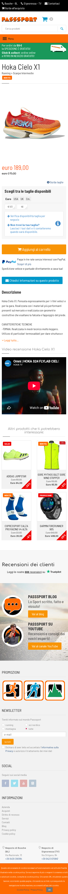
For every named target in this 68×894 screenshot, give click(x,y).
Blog (4, 826)
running (9, 724)
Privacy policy (9, 829)
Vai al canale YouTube (45, 646)
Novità (43, 443)
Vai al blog (38, 614)
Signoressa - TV (32, 3)
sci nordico (34, 724)
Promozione (46, 495)
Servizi (5, 818)
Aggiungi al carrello (35, 249)
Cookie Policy (23, 889)
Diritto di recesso (10, 814)
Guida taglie (56, 182)
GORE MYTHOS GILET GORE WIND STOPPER (52, 476)
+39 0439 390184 (13, 858)
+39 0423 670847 (50, 858)
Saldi (7, 443)
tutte (31, 728)
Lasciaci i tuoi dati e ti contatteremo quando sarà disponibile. (30, 228)
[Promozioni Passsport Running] (12, 691)
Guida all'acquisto (15, 8)
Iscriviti (8, 741)
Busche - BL (11, 3)
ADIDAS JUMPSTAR (16, 476)
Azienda (6, 807)
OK (49, 889)
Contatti (6, 822)
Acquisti (6, 810)
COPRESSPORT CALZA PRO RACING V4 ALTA (16, 527)
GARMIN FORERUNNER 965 (51, 527)
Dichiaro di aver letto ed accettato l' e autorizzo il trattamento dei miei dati (32, 749)
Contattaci (54, 3)
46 (22, 206)
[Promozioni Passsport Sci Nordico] (34, 691)
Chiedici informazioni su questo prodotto (34, 280)
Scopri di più (24, 264)
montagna (10, 728)
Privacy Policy (37, 889)
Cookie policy (8, 833)
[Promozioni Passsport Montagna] (55, 691)
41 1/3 (10, 206)
